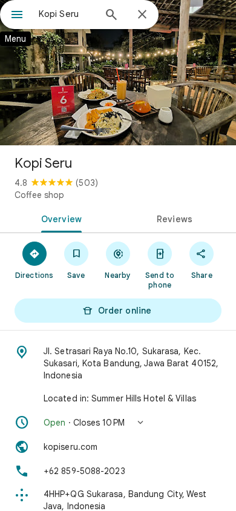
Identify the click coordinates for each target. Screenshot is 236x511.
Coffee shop (39, 195)
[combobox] (66, 14)
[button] (118, 422)
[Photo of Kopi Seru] (118, 72)
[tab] (59, 217)
